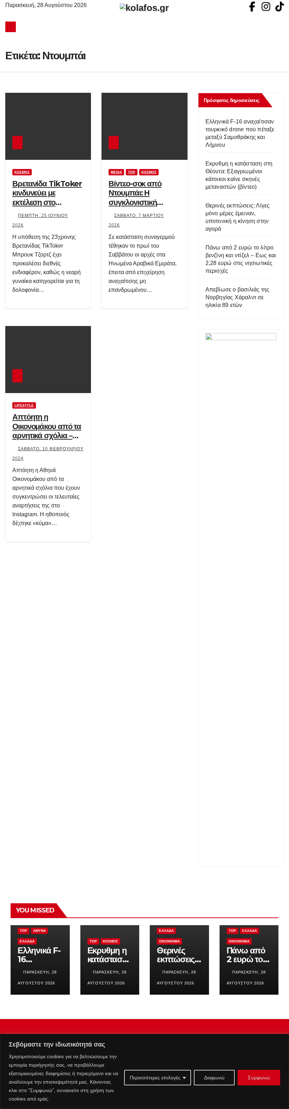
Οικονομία (169, 941)
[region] (144, 1071)
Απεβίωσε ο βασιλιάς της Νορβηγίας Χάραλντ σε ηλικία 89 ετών (237, 297)
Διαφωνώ (214, 1077)
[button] (279, 27)
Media (116, 172)
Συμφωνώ (259, 1077)
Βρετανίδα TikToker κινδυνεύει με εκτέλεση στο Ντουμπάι (47, 197)
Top (131, 172)
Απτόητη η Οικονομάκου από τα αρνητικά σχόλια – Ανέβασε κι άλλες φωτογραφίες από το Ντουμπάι (47, 440)
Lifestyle (24, 405)
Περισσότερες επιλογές (155, 1077)
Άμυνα (39, 931)
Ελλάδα (27, 941)
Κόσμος (22, 172)
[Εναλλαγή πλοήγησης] (146, 27)
